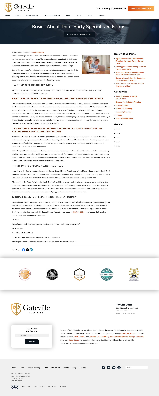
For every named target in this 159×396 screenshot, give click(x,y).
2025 (117, 133)
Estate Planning (32, 15)
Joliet (76, 337)
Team (18, 15)
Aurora (123, 333)
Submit (32, 342)
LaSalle (93, 337)
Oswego (132, 337)
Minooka (100, 337)
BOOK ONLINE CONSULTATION (141, 8)
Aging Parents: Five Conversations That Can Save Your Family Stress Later (129, 61)
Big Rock (130, 333)
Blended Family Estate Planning (128, 102)
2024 (117, 138)
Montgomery (109, 337)
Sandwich (140, 337)
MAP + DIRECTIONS (125, 314)
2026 (117, 129)
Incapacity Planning (123, 112)
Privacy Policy (39, 386)
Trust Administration (52, 15)
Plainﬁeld (119, 337)
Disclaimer (52, 386)
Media (68, 15)
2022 (117, 146)
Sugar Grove (74, 340)
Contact (101, 15)
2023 (117, 142)
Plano (125, 337)
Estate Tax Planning (124, 109)
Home (7, 15)
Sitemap (63, 386)
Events (79, 15)
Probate (119, 115)
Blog (90, 15)
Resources (26, 386)
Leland (81, 337)
